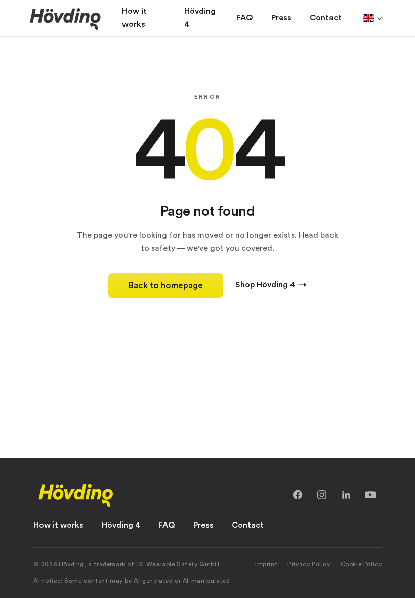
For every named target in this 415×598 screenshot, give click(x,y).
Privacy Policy (308, 564)
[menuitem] (144, 18)
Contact (248, 525)
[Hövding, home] (75, 494)
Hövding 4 (121, 525)
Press (203, 525)
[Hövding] (65, 18)
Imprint (266, 564)
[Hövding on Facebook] (297, 494)
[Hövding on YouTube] (370, 494)
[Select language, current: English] (372, 18)
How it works (58, 525)
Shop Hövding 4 (271, 285)
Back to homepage (166, 285)
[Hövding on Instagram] (322, 494)
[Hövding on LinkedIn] (346, 494)
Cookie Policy (361, 564)
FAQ (166, 525)
